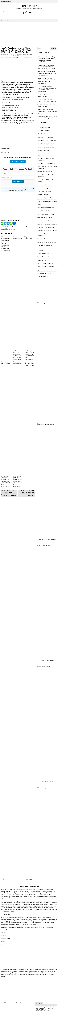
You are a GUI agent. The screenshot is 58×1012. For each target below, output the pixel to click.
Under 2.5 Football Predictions (45, 263)
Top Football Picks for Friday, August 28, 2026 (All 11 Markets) (46, 100)
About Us (52, 1007)
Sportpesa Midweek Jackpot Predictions (23, 57)
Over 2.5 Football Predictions (45, 214)
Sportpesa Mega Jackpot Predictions (12, 55)
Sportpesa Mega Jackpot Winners (8, 57)
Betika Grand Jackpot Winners (45, 147)
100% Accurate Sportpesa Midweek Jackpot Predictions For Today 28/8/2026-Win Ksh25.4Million (18, 481)
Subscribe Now (17, 181)
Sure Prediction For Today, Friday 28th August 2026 (29, 363)
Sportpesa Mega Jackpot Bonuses (14, 226)
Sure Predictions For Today (45, 253)
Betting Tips (18, 54)
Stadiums (40, 250)
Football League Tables (44, 191)
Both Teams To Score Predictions (46, 163)
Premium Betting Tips (41, 1007)
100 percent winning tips (44, 127)
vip (38, 270)
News (39, 204)
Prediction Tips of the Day (44, 221)
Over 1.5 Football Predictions (45, 208)
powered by (12, 1003)
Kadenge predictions (43, 194)
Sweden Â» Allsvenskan (44, 257)
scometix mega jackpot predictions (47, 224)
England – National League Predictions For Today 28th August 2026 (47, 111)
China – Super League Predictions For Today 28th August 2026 (47, 117)
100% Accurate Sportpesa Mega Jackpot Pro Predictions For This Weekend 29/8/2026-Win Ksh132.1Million (5, 245)
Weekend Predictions (43, 276)
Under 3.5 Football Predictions (45, 266)
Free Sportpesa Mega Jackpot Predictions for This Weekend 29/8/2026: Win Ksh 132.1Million (17, 355)
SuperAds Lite (5, 1003)
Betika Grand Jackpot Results (45, 144)
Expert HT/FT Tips (42, 188)
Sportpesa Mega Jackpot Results (27, 55)
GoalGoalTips (5, 54)
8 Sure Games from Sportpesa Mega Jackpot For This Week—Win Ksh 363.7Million (8, 493)
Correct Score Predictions (44, 171)
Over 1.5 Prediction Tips (44, 211)
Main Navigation (6, 1)
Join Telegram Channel (17, 161)
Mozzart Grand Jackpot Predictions (47, 201)
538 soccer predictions (43, 131)
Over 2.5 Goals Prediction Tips (45, 217)
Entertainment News (43, 185)
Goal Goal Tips (29, 5)
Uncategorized (41, 260)
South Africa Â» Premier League (46, 227)
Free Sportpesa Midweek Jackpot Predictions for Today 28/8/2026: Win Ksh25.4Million (29, 355)
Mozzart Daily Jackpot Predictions (46, 198)
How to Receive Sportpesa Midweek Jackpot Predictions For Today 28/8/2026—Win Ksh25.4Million (5, 481)
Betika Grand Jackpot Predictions (46, 140)
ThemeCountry (20, 1003)
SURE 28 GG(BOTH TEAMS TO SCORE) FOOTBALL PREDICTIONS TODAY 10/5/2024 (26, 493)
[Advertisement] (29, 35)
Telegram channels (40, 1008)
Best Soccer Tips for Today (45, 137)
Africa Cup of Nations (43, 134)
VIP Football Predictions (44, 273)
